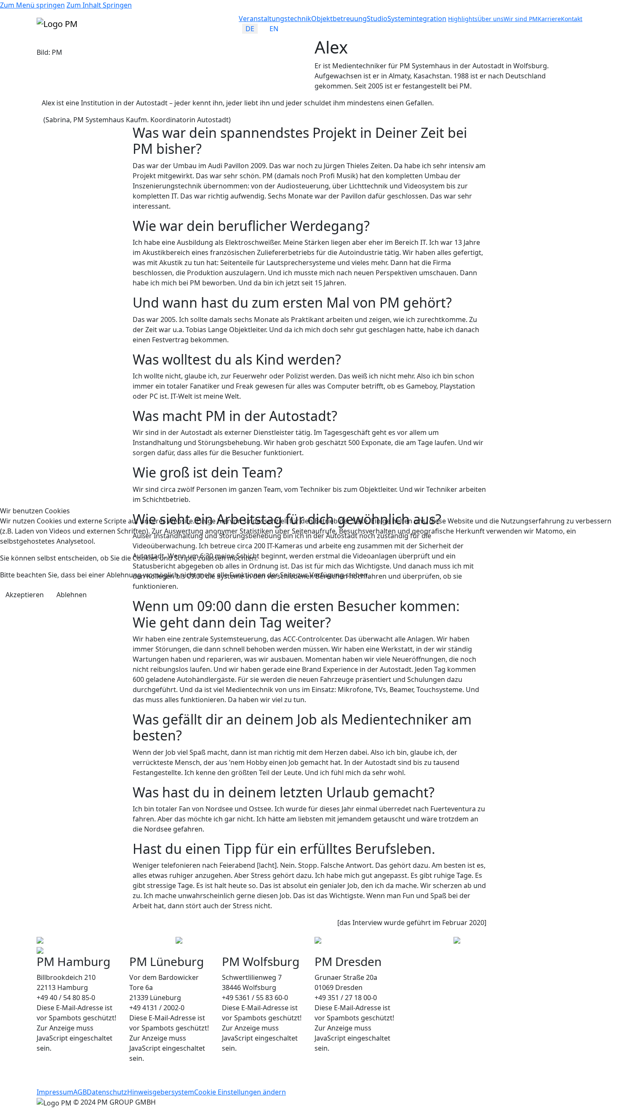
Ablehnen (71, 594)
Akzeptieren (24, 594)
